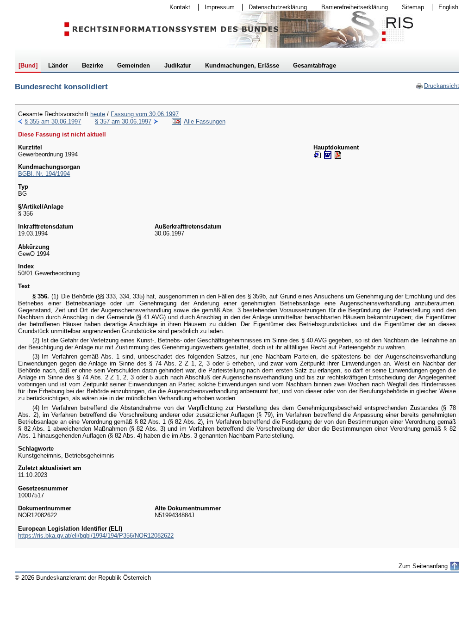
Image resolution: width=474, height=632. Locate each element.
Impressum (217, 7)
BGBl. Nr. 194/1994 (44, 173)
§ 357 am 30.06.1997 (123, 121)
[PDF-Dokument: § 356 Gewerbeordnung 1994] (338, 155)
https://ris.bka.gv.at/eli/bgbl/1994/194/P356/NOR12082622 (96, 535)
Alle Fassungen (204, 121)
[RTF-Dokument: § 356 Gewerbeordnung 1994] (328, 155)
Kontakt (176, 7)
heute (97, 114)
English (448, 7)
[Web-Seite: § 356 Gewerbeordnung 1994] (317, 155)
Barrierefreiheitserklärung (351, 7)
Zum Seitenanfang (423, 566)
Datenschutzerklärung (275, 7)
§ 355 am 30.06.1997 (53, 121)
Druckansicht (437, 85)
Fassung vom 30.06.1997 (145, 114)
